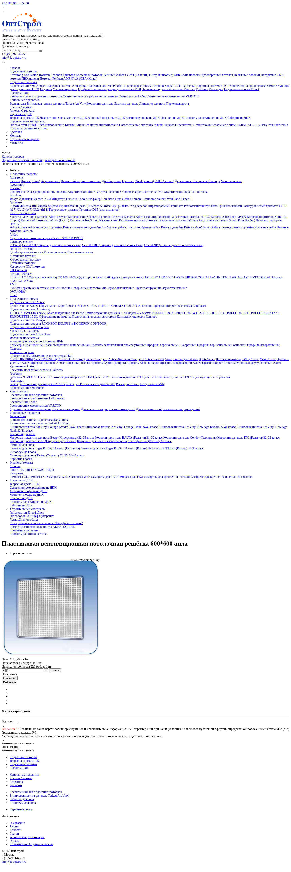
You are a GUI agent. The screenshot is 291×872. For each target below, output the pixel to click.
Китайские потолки (187, 75)
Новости (15, 830)
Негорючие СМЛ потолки (27, 266)
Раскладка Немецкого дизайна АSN (140, 384)
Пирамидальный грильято (165, 206)
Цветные (128, 181)
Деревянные (183, 181)
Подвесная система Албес (27, 85)
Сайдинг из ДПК (239, 117)
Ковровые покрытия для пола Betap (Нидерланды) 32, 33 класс (52, 437)
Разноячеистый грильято (201, 206)
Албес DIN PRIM (21, 359)
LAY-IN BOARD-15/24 (157, 277)
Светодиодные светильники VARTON (173, 96)
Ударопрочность (44, 191)
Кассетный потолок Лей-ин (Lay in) (45, 220)
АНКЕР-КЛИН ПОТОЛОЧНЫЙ (32, 469)
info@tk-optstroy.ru (14, 57)
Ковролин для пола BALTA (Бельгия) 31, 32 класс (129, 437)
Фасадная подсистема (251, 85)
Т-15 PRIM (113, 305)
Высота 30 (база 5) (76, 206)
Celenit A (15, 245)
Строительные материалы (27, 121)
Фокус (14, 199)
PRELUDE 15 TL (238, 313)
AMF (66, 78)
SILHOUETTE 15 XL (24, 316)
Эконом (15, 181)
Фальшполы (18, 103)
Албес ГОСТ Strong (71, 359)
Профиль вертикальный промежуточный (118, 345)
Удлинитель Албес (22, 366)
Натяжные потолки (247, 75)
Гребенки (202, 89)
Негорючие (200, 181)
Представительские (80, 252)
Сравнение (9, 678)
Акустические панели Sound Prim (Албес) (227, 220)
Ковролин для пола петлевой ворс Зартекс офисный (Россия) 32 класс (124, 441)
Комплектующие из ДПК (143, 117)
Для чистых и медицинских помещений (108, 409)
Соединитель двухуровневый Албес (257, 362)
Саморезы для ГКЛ (130, 476)
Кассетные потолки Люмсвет (139, 220)
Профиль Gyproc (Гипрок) (108, 362)
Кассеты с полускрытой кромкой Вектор (95, 216)
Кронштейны (34, 345)
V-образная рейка (114, 227)
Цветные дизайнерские (103, 191)
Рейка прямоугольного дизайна (233, 227)
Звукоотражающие (174, 288)
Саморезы (28, 110)
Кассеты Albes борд (23, 216)
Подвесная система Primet (241, 89)
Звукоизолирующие (148, 288)
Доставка (16, 132)
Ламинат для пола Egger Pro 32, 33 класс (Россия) (114, 448)
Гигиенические (91, 181)
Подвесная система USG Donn (215, 85)
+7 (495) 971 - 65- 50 (15, 3)
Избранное (9, 682)
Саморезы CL (19, 476)
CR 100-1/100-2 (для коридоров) (79, 277)
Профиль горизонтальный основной (221, 345)
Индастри (58, 199)
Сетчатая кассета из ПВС (193, 216)
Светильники (19, 92)
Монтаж (15, 135)
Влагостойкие (70, 181)
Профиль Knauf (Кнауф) (142, 362)
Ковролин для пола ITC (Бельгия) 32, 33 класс (248, 437)
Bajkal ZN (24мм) (140, 313)
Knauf (92, 78)
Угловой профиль (153, 305)
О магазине (17, 822)
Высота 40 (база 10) (23, 206)
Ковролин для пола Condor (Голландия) (190, 437)
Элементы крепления (273, 124)
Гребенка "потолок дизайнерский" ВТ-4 (65, 377)
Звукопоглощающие (120, 288)
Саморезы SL (37, 476)
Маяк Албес (268, 359)
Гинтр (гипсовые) (161, 75)
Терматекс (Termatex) (35, 288)
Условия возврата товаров (27, 837)
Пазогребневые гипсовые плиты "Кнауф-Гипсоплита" (155, 124)
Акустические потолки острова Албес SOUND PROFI (46, 238)
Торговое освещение (66, 409)
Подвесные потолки (23, 71)
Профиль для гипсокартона (28, 128)
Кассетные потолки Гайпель (178, 220)
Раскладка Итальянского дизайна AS (90, 384)
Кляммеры (17, 345)
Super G (186, 199)
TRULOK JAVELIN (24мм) (28, 313)
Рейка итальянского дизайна (82, 227)
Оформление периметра (55, 316)
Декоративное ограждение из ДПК (63, 117)
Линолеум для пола (152, 103)
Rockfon (44, 75)
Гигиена (26, 191)
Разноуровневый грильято (260, 206)
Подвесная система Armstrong (65, 85)
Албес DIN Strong (46, 359)
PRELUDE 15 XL (214, 313)
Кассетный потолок (89, 75)
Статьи (14, 833)
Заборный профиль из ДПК (106, 117)
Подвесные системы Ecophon (144, 85)
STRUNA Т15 (131, 305)
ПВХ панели (30, 78)
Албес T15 (72, 305)
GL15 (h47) (24, 209)
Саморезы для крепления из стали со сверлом (221, 476)
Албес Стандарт (96, 359)
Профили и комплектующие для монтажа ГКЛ (109, 89)
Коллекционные (55, 252)
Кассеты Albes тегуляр (52, 216)
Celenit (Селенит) (136, 75)
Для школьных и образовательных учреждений (168, 409)
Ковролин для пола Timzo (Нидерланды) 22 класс (43, 441)
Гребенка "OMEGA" (24, 377)
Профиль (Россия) (77, 362)
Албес (120, 75)
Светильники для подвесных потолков (36, 96)
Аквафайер (93, 199)
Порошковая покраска (24, 139)
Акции (14, 826)
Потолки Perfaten (51, 78)
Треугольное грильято (64, 209)
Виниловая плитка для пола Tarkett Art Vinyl (57, 103)
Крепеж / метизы (21, 107)
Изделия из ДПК (21, 114)
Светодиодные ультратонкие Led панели (90, 96)
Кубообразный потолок (217, 75)
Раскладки (216, 89)
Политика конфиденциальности (31, 844)
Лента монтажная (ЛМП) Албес (237, 359)
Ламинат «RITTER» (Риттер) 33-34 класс (176, 448)
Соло (81, 199)
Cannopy (214, 181)
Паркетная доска (177, 103)
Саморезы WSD (57, 476)
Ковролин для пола (100, 103)
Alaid (47, 199)
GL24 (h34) (40, 209)
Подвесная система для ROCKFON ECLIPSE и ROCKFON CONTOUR (58, 323)
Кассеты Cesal (108, 220)
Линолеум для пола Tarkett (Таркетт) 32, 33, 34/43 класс (47, 455)
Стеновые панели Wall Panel (161, 199)
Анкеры (15, 110)
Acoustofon (31, 75)
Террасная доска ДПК (24, 117)
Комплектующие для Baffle (65, 313)
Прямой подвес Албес (217, 362)
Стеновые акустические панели (141, 191)
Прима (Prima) (30, 181)
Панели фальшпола (23, 419)
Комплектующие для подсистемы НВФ (36, 341)
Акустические (50, 181)
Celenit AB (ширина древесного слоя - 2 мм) (51, 245)
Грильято (69, 75)
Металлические (231, 181)
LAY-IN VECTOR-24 (255, 277)
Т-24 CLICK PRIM (93, 305)
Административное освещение (30, 409)
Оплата (14, 840)
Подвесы (46, 89)
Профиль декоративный (263, 345)
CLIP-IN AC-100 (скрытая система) (33, 277)
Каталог (15, 67)
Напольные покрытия (24, 100)
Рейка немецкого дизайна (45, 227)
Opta (118, 199)
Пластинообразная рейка (143, 227)
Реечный (109, 75)
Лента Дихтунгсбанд (104, 124)
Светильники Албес (132, 96)
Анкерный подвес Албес (181, 359)
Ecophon (56, 75)
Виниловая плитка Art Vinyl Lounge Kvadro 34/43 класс (47, 427)
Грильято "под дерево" (131, 206)
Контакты (16, 142)
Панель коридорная (269, 220)
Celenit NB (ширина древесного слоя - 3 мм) (173, 245)
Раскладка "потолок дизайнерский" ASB (37, 384)
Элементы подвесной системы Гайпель (168, 89)
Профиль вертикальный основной (66, 345)
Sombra (137, 199)
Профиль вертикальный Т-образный (171, 345)
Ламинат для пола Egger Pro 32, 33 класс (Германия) (45, 448)
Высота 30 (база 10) (50, 206)
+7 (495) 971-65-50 (14, 54)
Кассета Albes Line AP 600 (228, 216)
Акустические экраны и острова (186, 191)
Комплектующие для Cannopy (137, 316)
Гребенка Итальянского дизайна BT (117, 377)
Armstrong (16, 75)
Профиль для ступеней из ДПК (205, 117)
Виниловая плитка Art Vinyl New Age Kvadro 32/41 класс (197, 427)
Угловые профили (65, 89)
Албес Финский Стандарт (126, 359)
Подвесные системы (23, 82)
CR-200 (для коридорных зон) (121, 277)
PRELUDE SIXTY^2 (265, 313)
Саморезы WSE (79, 476)
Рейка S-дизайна (172, 227)
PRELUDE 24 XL (163, 313)
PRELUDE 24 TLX (189, 313)
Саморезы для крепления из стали (167, 476)
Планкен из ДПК (172, 117)
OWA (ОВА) (79, 78)
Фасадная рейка (265, 227)
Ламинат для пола (126, 103)
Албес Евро (57, 305)
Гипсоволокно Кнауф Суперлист (67, 124)
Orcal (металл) (144, 181)
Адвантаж (26, 199)
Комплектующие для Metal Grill (106, 313)
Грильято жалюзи (230, 206)
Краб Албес (207, 359)
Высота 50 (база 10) (102, 206)
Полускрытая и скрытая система (94, 316)
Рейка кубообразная (197, 227)
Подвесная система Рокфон (104, 85)
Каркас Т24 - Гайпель (179, 85)
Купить (55, 670)
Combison (107, 199)
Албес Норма (39, 305)
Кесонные (36, 252)
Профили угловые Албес (48, 362)
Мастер (38, 199)
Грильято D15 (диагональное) (99, 209)
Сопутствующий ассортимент (210, 377)
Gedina (126, 199)
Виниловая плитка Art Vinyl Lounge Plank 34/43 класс (121, 427)
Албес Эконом (19, 305)
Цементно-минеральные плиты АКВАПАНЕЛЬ (225, 124)
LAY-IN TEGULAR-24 (225, 277)
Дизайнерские (111, 181)
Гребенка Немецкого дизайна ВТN (165, 377)
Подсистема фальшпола (52, 419)
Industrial (61, 191)
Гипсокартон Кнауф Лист (27, 124)
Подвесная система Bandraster (186, 305)
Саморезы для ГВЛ (104, 476)
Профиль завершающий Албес (180, 362)
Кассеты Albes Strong (84, 220)
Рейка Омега (18, 227)
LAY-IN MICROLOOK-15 (191, 277)
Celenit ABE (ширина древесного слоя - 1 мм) (112, 245)
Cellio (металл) (164, 181)
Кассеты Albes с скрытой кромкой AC (149, 216)
